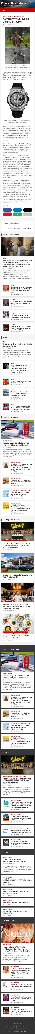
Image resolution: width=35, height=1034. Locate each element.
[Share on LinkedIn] (17, 210)
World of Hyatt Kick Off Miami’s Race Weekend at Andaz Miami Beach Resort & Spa (21, 328)
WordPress (23, 1031)
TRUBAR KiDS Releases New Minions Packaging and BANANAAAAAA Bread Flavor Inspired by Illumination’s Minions (20, 508)
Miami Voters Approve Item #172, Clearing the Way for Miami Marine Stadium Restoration (20, 394)
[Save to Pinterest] (7, 214)
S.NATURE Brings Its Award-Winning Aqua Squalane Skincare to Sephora (20, 494)
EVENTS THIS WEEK (15, 490)
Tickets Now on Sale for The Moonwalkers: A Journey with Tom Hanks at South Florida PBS (21, 830)
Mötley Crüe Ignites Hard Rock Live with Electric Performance (16, 892)
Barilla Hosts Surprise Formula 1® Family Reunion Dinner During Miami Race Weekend (21, 315)
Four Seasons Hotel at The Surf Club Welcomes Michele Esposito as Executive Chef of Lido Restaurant (17, 606)
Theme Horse (20, 1029)
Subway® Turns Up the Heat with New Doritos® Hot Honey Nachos (21, 481)
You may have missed (10, 520)
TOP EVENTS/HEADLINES (9, 539)
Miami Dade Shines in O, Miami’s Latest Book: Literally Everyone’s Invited (21, 986)
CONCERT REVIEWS (7, 857)
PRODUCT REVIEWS (10, 417)
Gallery (5, 16)
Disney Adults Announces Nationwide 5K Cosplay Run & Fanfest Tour (20, 843)
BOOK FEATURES (9, 921)
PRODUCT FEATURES (10, 650)
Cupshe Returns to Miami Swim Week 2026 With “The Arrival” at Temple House (21, 303)
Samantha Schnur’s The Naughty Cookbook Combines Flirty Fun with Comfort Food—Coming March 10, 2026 (16, 949)
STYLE (22, 16)
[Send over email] (17, 214)
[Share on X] (27, 210)
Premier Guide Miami (13, 3)
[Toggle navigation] (3, 10)
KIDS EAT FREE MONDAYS (11, 223)
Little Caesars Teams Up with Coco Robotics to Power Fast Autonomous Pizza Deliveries (20, 407)
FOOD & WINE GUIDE (8, 600)
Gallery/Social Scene (10, 235)
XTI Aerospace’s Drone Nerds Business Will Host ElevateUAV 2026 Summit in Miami (21, 818)
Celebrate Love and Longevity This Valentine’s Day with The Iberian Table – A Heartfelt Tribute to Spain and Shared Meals (21, 972)
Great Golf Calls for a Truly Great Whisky (19, 228)
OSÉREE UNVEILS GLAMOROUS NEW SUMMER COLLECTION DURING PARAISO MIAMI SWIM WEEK (21, 289)
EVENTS (5, 753)
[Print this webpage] (27, 214)
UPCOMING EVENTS (22, 539)
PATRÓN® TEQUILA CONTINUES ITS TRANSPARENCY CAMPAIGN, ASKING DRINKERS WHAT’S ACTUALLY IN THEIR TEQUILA (21, 467)
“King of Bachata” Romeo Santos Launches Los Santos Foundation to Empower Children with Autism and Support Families (20, 368)
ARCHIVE (5, 571)
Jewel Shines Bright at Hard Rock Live (15, 902)
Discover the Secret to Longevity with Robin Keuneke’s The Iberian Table (21, 1011)
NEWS (4, 338)
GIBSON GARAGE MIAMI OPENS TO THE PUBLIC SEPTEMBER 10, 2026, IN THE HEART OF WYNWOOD (17, 546)
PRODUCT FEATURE (14, 16)
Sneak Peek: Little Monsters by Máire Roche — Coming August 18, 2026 (21, 998)
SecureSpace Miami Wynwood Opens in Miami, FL (21, 382)
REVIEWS (6, 853)
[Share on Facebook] (7, 210)
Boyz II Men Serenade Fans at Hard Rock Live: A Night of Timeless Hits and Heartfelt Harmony (17, 880)
